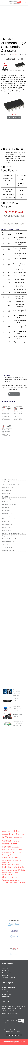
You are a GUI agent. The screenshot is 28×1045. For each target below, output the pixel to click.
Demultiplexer (17, 847)
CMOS (11, 837)
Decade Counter (9, 844)
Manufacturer (6, 516)
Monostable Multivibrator (10, 864)
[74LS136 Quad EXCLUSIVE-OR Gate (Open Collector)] (19, 408)
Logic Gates (5, 513)
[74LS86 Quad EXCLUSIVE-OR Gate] (7, 426)
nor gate (5, 870)
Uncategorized (6, 550)
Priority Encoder (5, 872)
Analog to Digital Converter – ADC (11, 484)
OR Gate (21, 870)
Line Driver (4, 860)
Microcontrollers (7, 519)
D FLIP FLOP (7, 850)
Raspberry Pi (6, 536)
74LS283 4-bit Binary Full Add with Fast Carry (5, 413)
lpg (13, 860)
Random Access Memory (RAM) (11, 533)
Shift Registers (6, 541)
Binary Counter (16, 834)
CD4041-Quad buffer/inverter (11, 1011)
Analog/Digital (6, 994)
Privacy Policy (6, 973)
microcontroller (6, 862)
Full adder (4, 854)
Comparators (6, 487)
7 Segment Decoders (8, 479)
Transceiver (5, 882)
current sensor (16, 841)
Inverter (6, 857)
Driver (20, 849)
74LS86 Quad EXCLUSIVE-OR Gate (6, 431)
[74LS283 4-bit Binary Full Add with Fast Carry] (7, 408)
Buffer (5, 837)
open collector (13, 870)
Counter (6, 840)
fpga (19, 852)
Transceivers (6, 547)
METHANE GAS (18, 860)
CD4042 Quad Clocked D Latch (11, 1008)
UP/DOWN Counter (13, 882)
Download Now (14, 394)
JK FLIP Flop (15, 858)
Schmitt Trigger (7, 874)
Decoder (6, 846)
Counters (5, 490)
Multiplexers (5, 524)
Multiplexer (7, 867)
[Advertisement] (14, 20)
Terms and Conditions (8, 977)
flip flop (14, 852)
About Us (5, 968)
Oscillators (5, 530)
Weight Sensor (21, 882)
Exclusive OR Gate (6, 852)
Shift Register (9, 877)
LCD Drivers (5, 510)
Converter (23, 837)
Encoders (5, 496)
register (16, 872)
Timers (4, 544)
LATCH (22, 858)
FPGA (4, 502)
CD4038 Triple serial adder (10, 1013)
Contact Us (5, 970)
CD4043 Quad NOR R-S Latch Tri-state (13, 1006)
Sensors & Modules (8, 539)
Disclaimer (5, 975)
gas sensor (13, 854)
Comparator (17, 837)
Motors (4, 521)
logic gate (9, 860)
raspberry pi (11, 872)
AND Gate (15, 831)
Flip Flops (5, 499)
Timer (19, 880)
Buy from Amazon (14, 117)
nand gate (19, 867)
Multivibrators (6, 527)
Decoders (5, 493)
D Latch (15, 849)
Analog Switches (7, 992)
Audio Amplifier (5, 834)
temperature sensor (10, 880)
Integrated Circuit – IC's (9, 504)
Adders (4, 482)
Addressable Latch (6, 831)
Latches (4, 507)
